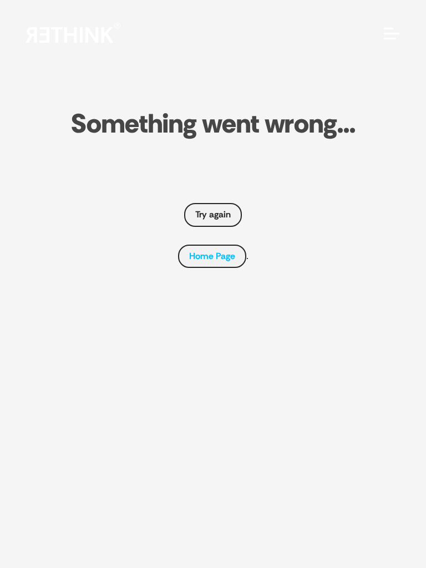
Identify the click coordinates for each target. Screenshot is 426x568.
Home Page (212, 256)
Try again (213, 214)
